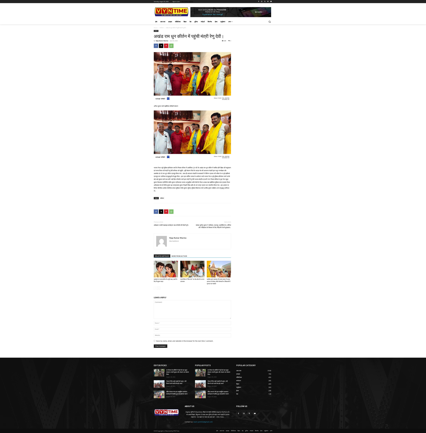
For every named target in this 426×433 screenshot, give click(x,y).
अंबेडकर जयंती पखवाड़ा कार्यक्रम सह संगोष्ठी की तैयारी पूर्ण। (171, 225)
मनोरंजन (162, 28)
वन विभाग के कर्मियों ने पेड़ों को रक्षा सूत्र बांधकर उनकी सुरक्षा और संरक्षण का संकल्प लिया (177, 372)
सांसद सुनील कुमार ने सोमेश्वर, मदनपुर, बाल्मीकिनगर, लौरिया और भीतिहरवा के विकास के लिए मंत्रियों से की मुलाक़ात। (213, 226)
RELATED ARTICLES (162, 256)
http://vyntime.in (174, 241)
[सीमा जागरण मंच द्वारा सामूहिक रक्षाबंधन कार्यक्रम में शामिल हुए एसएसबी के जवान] (159, 394)
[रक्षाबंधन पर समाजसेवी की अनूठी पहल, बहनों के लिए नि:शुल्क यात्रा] (166, 269)
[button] (269, 21)
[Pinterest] (166, 46)
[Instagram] (261, 1)
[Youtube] (271, 1)
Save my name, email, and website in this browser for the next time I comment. (184, 341)
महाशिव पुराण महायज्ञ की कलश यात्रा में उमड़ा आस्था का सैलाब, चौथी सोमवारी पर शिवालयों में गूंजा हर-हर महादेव (218, 281)
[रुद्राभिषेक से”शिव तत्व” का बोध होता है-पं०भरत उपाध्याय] (192, 269)
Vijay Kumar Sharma (162, 41)
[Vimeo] (268, 1)
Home (156, 28)
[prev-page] (155, 288)
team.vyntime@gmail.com (203, 422)
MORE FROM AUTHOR (179, 256)
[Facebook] (258, 1)
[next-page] (158, 288)
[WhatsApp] (171, 46)
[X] (265, 1)
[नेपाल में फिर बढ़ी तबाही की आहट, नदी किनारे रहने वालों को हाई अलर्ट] (159, 384)
